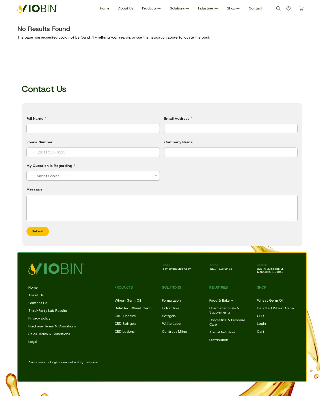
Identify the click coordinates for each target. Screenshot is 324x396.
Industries (206, 8)
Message (34, 189)
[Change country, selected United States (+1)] (31, 152)
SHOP (261, 287)
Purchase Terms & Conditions (52, 326)
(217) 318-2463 (221, 268)
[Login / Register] (288, 8)
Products (149, 8)
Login (261, 323)
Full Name (36, 118)
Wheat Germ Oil (128, 300)
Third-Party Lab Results (47, 310)
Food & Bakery (221, 300)
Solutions (177, 8)
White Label (171, 323)
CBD (260, 316)
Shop (231, 8)
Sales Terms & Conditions (49, 334)
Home (104, 8)
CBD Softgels (125, 323)
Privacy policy (39, 318)
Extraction (170, 308)
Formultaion (171, 300)
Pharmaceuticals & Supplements (224, 310)
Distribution (218, 340)
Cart (260, 331)
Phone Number (39, 142)
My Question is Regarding (50, 166)
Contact (256, 8)
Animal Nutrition (222, 332)
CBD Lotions (125, 331)
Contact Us (37, 303)
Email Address (178, 118)
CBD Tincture (125, 316)
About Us (125, 8)
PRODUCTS (124, 287)
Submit (38, 231)
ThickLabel (91, 362)
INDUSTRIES (218, 287)
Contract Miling (174, 331)
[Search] (278, 8)
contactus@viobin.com (177, 268)
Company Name (178, 142)
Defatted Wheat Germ (133, 308)
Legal (32, 342)
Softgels (169, 316)
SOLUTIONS (171, 287)
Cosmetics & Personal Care (227, 322)
